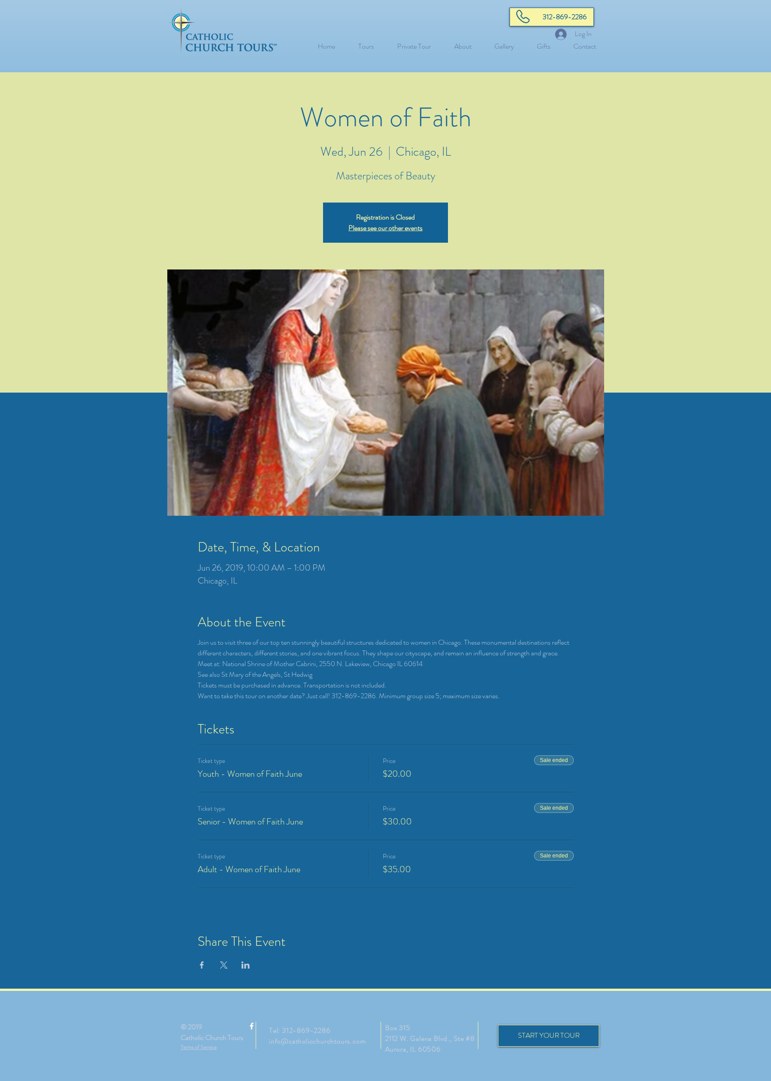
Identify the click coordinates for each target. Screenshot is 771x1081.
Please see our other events (385, 228)
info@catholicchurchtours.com (317, 1041)
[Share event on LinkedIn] (245, 965)
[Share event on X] (224, 965)
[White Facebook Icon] (251, 1026)
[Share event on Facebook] (202, 965)
